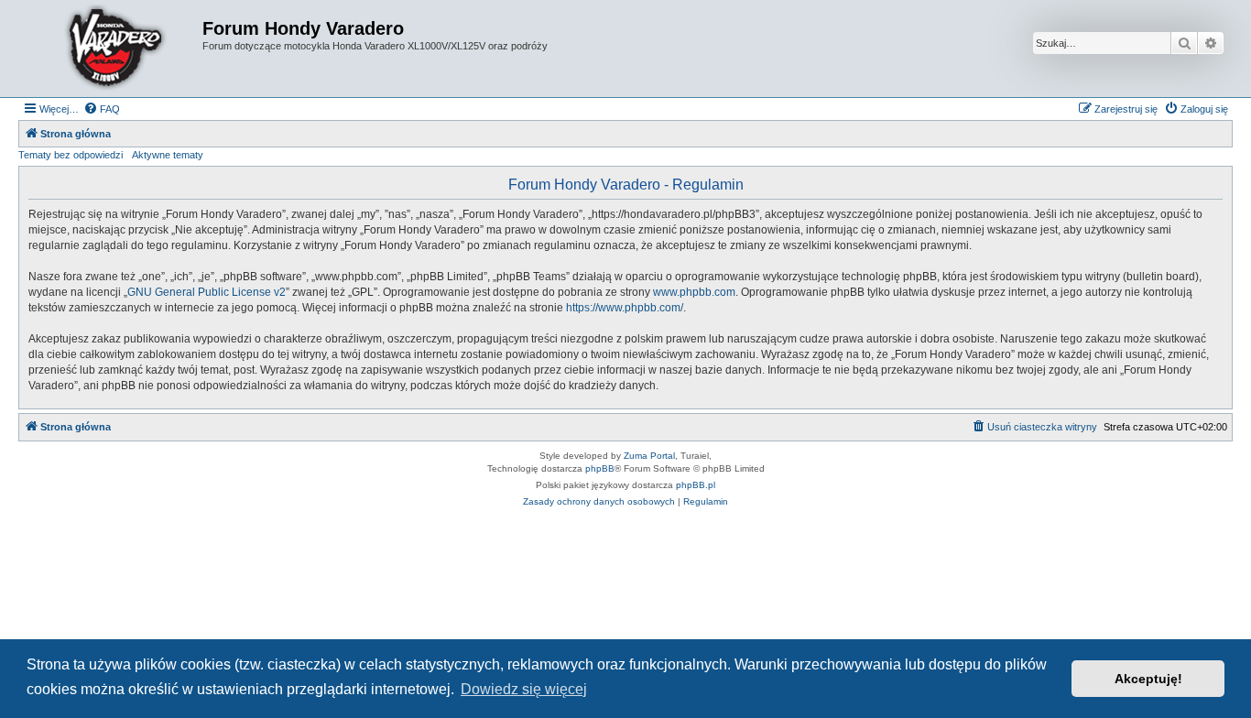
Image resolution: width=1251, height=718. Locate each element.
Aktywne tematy (167, 154)
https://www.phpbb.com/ (624, 307)
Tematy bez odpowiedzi (70, 154)
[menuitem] (101, 109)
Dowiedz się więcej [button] (524, 689)
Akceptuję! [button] (1148, 678)
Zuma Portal (649, 456)
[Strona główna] (112, 48)
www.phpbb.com (694, 292)
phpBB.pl (695, 485)
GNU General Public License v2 (206, 292)
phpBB (600, 468)
